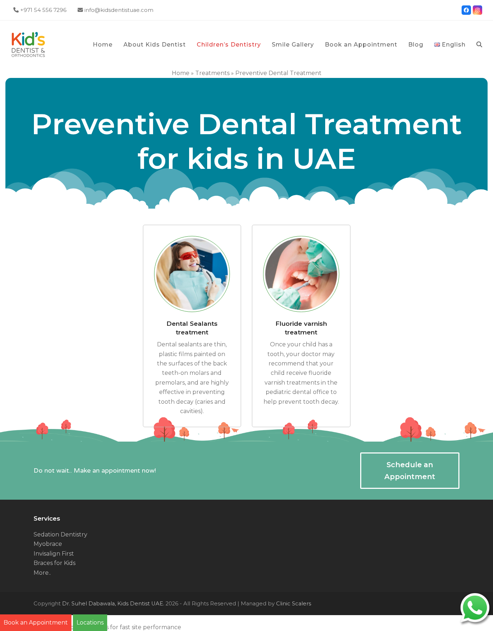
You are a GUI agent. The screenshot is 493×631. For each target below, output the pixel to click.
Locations (90, 622)
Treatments (212, 73)
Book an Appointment (36, 622)
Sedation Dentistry (60, 534)
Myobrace (48, 543)
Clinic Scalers (293, 603)
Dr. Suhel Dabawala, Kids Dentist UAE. (113, 603)
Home (180, 73)
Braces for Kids (54, 563)
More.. (42, 572)
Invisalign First (54, 553)
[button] (479, 45)
